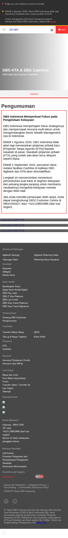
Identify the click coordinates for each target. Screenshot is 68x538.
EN (37, 477)
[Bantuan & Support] (52, 29)
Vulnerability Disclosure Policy (34, 487)
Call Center (8, 453)
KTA (5, 345)
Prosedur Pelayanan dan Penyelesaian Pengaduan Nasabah (15, 459)
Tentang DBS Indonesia (14, 317)
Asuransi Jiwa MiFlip (13, 363)
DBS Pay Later (10, 293)
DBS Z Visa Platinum (13, 296)
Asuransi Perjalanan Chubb (16, 360)
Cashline (7, 349)
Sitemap (7, 391)
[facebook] (6, 501)
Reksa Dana (9, 275)
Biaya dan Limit (10, 375)
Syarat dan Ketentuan (15, 485)
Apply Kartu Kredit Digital (15, 289)
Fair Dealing (10, 487)
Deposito (7, 268)
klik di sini (42, 522)
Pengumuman (10, 320)
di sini (53, 21)
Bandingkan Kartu (11, 286)
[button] (14, 477)
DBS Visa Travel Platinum (15, 303)
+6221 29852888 (11, 431)
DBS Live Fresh (10, 299)
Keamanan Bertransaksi (15, 466)
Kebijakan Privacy (37, 485)
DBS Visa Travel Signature (16, 306)
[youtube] (14, 501)
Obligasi (7, 271)
